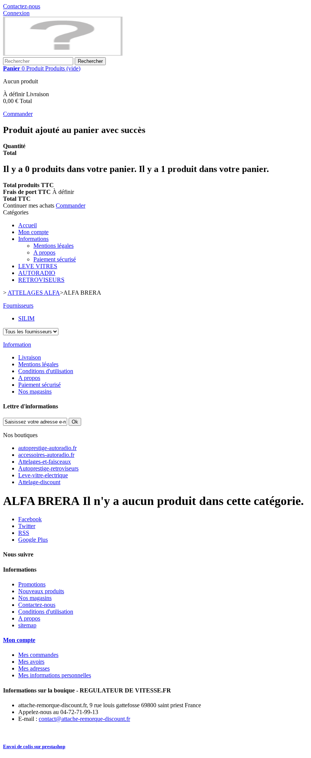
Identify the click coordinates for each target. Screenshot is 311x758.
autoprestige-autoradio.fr (47, 448)
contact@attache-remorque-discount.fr (84, 719)
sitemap (27, 625)
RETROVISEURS (41, 280)
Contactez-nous (21, 6)
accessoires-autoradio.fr (46, 455)
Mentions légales (53, 245)
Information (17, 344)
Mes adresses (34, 668)
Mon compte (33, 232)
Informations (33, 239)
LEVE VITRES (37, 266)
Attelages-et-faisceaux (44, 461)
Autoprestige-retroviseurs (48, 468)
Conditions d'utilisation (45, 371)
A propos (44, 252)
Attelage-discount (39, 482)
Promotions (32, 584)
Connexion (16, 13)
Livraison (29, 357)
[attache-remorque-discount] (63, 53)
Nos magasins (35, 391)
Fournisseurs (18, 305)
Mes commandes (38, 655)
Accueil (27, 225)
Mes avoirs (31, 661)
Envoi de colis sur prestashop (34, 746)
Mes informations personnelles (54, 675)
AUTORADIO (36, 273)
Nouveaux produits (41, 591)
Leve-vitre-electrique (43, 475)
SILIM (26, 318)
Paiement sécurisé (54, 259)
